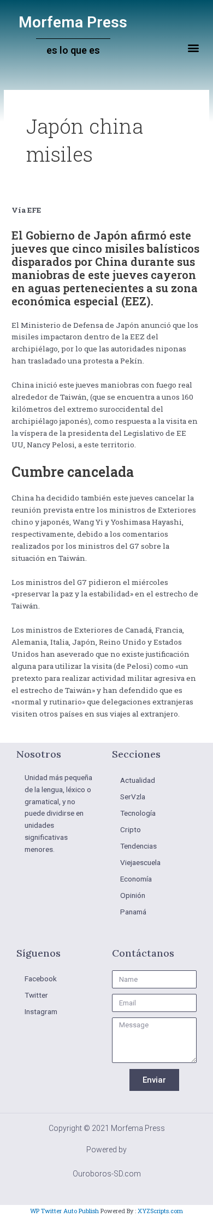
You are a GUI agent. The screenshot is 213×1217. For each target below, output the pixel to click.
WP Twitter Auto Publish (64, 1211)
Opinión (132, 895)
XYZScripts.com (160, 1211)
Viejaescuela (140, 862)
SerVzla (132, 796)
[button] (193, 48)
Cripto (130, 829)
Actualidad (137, 780)
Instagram (41, 1011)
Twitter (36, 995)
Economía (136, 878)
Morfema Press (73, 22)
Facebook (41, 978)
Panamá (133, 911)
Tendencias (138, 845)
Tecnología (138, 813)
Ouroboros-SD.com (107, 1173)
